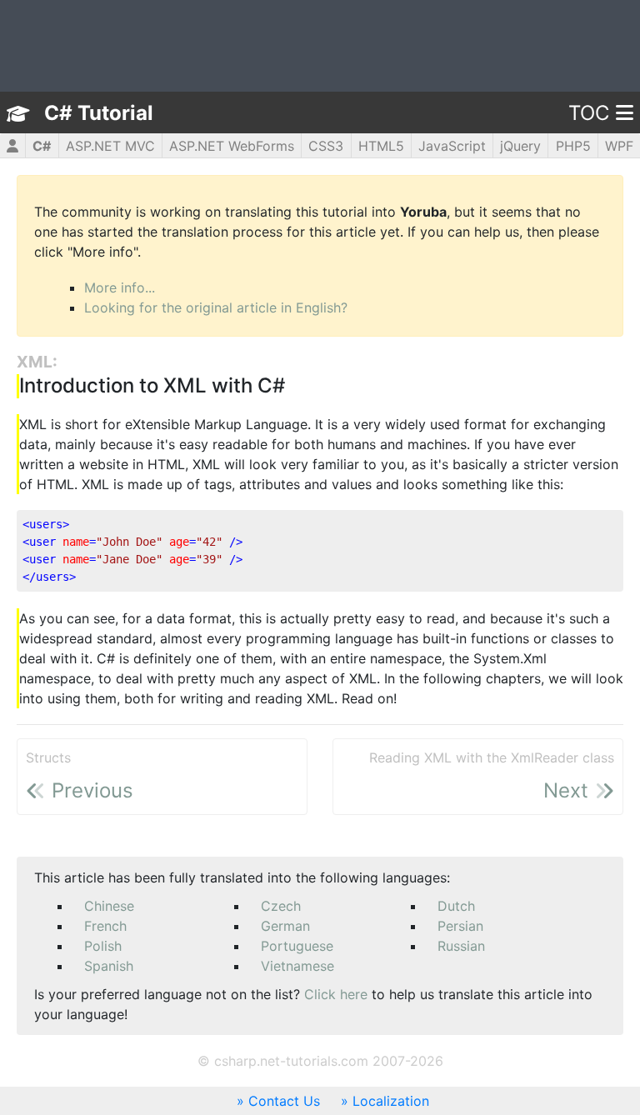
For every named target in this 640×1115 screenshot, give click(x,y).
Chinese (109, 906)
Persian (460, 926)
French (105, 926)
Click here (336, 994)
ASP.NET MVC (110, 146)
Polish (103, 946)
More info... (119, 287)
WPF (619, 146)
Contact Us (284, 1100)
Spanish (108, 966)
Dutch (456, 906)
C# (41, 146)
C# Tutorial (98, 113)
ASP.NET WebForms (231, 146)
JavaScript (452, 146)
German (285, 926)
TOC (588, 113)
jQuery (520, 146)
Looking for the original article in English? (216, 307)
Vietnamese (297, 966)
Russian (461, 946)
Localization (390, 1100)
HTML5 (381, 146)
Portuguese (297, 946)
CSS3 (325, 146)
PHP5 (573, 146)
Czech (281, 906)
